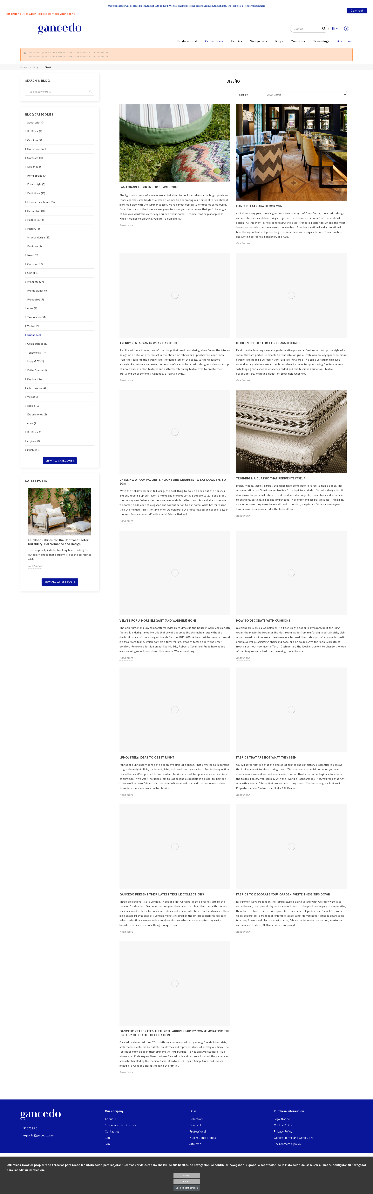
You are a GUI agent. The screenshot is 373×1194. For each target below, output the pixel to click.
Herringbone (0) (36, 175)
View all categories (60, 460)
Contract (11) (35, 157)
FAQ (107, 1144)
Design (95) (34, 166)
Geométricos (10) (37, 343)
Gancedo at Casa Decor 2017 (259, 206)
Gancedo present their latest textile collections (161, 894)
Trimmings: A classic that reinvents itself (270, 478)
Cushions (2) (34, 140)
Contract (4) (35, 379)
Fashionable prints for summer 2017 (148, 187)
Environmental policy (287, 1144)
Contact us (112, 1131)
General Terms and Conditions (293, 1137)
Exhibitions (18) (36, 193)
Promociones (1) (37, 290)
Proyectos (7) (35, 299)
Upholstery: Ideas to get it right (146, 757)
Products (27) (35, 281)
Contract (357, 10)
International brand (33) (41, 202)
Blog (107, 1137)
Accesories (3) (35, 122)
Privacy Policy (283, 1131)
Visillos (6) (33, 326)
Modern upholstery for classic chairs (268, 343)
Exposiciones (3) (37, 414)
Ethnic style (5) (36, 184)
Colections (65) (36, 149)
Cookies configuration (186, 1188)
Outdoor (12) (35, 264)
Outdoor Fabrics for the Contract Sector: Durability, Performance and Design (58, 542)
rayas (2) (32, 308)
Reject (186, 1181)
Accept (186, 1175)
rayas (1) (32, 423)
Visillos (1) (32, 396)
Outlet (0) (33, 272)
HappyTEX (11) (35, 361)
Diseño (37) (34, 334)
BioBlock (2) (34, 131)
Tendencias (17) (36, 352)
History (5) (33, 228)
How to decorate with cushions (263, 620)
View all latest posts (59, 581)
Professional (197, 1131)
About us (111, 1119)
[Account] (347, 28)
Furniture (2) (34, 246)
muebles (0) (34, 449)
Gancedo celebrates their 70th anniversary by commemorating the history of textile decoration (174, 1033)
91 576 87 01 (30, 1128)
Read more (35, 566)
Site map (195, 1144)
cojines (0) (33, 441)
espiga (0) (33, 405)
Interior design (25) (38, 237)
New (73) (32, 255)
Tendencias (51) (36, 317)
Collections (196, 1119)
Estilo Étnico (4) (37, 370)
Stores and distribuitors (120, 1125)
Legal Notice (282, 1119)
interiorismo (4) (36, 388)
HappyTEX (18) (35, 219)
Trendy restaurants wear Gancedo (148, 343)
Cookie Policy (283, 1125)
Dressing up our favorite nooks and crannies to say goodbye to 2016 (172, 481)
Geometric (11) (36, 211)
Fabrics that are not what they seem (266, 757)
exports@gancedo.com (38, 1135)
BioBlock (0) (34, 432)
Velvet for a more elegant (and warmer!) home (157, 620)
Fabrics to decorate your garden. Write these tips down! (283, 894)
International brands (202, 1137)
